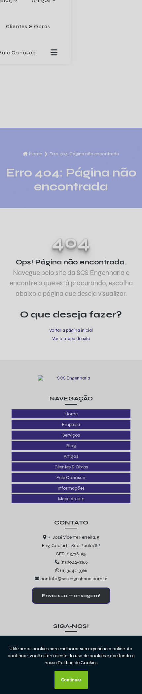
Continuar (71, 679)
